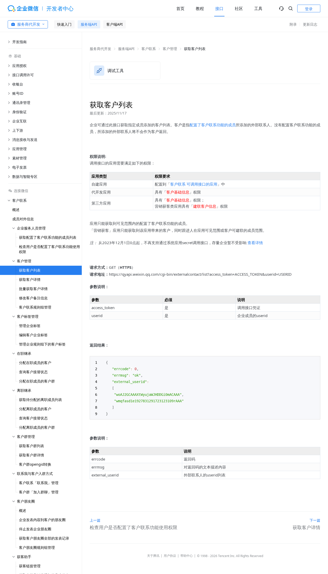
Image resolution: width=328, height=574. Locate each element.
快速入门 (64, 24)
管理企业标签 (29, 325)
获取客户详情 (29, 279)
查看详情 (255, 242)
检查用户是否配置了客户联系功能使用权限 (49, 249)
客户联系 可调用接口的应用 (193, 184)
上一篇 (95, 520)
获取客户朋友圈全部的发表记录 (44, 538)
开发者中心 (60, 8)
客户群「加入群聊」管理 (38, 492)
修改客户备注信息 (33, 297)
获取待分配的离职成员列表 (40, 399)
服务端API (89, 24)
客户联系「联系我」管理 (38, 482)
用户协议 (170, 555)
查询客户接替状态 (33, 371)
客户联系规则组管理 (35, 307)
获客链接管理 (29, 565)
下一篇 (315, 520)
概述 (15, 209)
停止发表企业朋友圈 (35, 529)
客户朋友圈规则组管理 (37, 547)
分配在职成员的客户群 (37, 381)
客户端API (114, 24)
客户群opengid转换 (35, 464)
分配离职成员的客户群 (37, 427)
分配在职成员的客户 (35, 362)
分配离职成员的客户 (35, 408)
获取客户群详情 (31, 455)
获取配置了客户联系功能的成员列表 (47, 237)
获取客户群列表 (31, 445)
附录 (293, 24)
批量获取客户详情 (33, 288)
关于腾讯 (153, 555)
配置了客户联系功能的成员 (213, 124)
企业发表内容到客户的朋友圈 (42, 519)
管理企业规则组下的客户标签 (42, 344)
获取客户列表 (29, 270)
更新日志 (310, 24)
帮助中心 (186, 555)
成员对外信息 (23, 218)
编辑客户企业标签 (33, 334)
